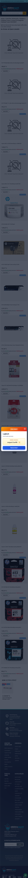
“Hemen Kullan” (14, 447)
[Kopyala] (19, 442)
